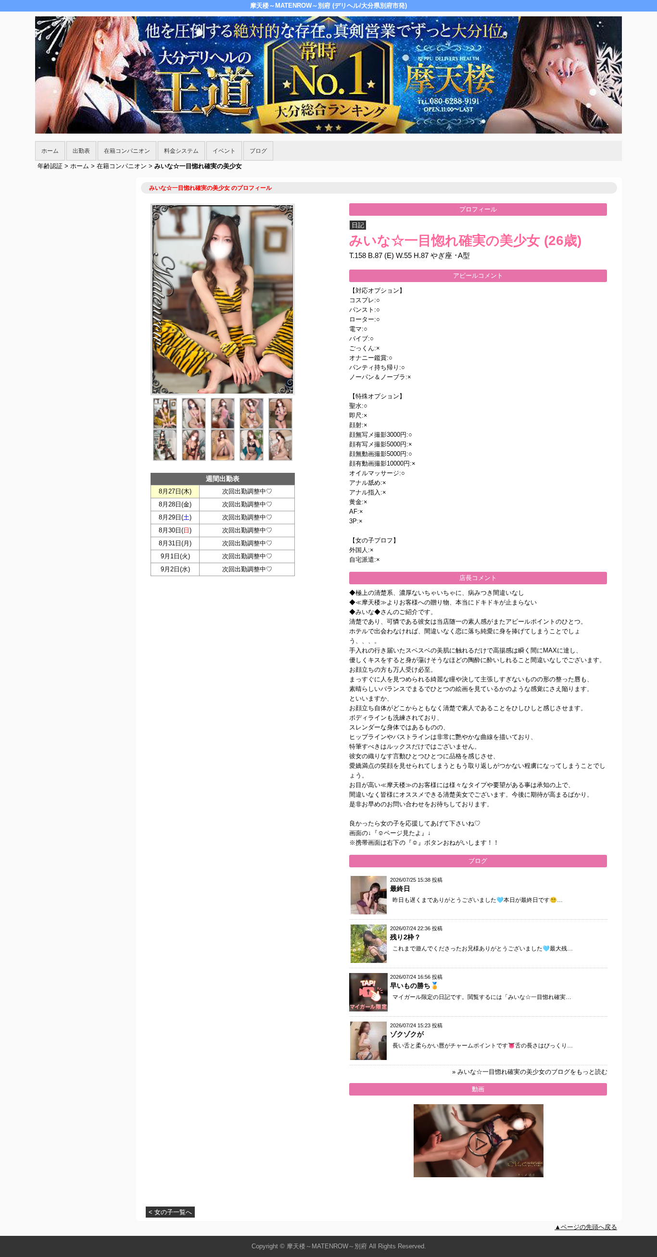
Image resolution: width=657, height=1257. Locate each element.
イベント (224, 151)
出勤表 (81, 151)
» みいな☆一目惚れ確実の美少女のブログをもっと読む (529, 1071)
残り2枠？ (405, 937)
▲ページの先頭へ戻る (586, 1227)
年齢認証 (50, 166)
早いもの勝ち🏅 (414, 985)
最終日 (400, 888)
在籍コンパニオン (127, 151)
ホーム (50, 151)
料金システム (181, 151)
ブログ (258, 151)
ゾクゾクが (407, 1034)
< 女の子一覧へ (170, 1212)
